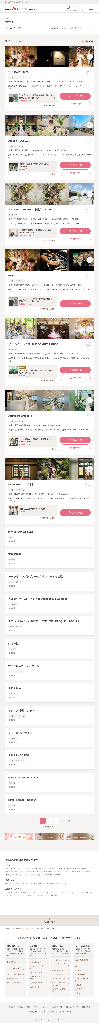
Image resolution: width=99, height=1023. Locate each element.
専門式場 (33, 883)
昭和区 (7, 875)
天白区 (81, 872)
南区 (32, 875)
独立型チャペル (77, 892)
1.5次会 (32, 892)
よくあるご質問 (65, 1012)
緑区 (21, 875)
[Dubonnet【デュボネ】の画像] (49, 469)
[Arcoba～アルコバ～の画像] (49, 125)
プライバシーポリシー (42, 1007)
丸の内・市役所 (36, 868)
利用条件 (29, 1007)
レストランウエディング (13, 883)
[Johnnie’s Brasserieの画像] (49, 400)
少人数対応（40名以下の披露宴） (16, 892)
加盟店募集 (86, 1007)
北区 (45, 875)
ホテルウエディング (56, 883)
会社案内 (12, 1007)
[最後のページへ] (68, 821)
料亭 (26, 883)
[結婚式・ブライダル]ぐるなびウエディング (20, 928)
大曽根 (57, 875)
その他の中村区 (16, 868)
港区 (26, 875)
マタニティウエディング (13, 895)
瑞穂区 (88, 872)
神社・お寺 (42, 883)
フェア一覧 (77, 96)
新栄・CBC (59, 868)
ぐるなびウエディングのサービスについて (43, 1012)
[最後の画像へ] (90, 56)
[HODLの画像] (49, 260)
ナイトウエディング (62, 892)
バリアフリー (29, 895)
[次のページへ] (63, 821)
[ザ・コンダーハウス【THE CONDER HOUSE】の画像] (49, 328)
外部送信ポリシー (58, 1007)
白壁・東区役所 (71, 868)
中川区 (14, 875)
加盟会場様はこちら (73, 1007)
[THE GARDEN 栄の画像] (49, 56)
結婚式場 (40, 928)
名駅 (6, 868)
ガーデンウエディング (45, 892)
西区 (51, 875)
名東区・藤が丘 (71, 872)
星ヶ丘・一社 (59, 872)
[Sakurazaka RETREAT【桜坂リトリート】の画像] (49, 194)
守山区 (39, 875)
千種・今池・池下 (32, 872)
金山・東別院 (82, 868)
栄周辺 (26, 868)
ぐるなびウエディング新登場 (47, 895)
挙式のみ (88, 892)
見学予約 (77, 104)
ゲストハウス (70, 883)
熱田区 (22, 872)
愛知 (48, 928)
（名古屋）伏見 (48, 868)
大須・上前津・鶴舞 (11, 872)
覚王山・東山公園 (46, 872)
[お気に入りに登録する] (88, 72)
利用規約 (20, 1007)
